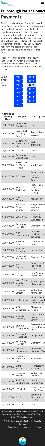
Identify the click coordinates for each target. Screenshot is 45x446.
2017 (18, 93)
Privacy (39, 427)
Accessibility (13, 427)
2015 (18, 97)
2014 (31, 97)
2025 (18, 77)
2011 (18, 105)
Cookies (27, 427)
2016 (31, 93)
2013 (18, 101)
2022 (31, 81)
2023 (18, 81)
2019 (18, 89)
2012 (31, 101)
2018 (31, 89)
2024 (31, 77)
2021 (18, 85)
